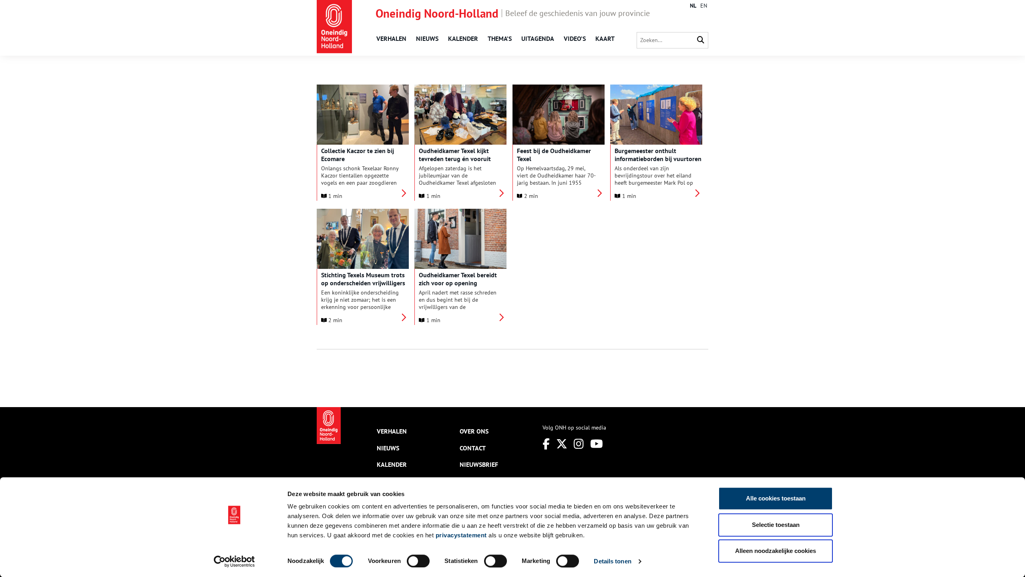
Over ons (474, 431)
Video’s (575, 38)
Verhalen (391, 38)
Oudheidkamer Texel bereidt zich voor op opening (458, 279)
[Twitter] (561, 443)
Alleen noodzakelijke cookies (775, 550)
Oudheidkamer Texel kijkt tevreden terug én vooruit (455, 155)
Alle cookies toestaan (776, 498)
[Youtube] (596, 443)
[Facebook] (546, 443)
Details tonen (612, 561)
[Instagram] (579, 443)
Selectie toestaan (776, 524)
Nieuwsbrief (479, 464)
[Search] (700, 40)
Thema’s (500, 38)
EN (703, 5)
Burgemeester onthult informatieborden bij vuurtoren (658, 155)
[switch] (418, 561)
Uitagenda (537, 38)
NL (693, 5)
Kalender (463, 38)
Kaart (605, 38)
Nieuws (427, 38)
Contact (473, 448)
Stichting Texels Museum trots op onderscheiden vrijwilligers (363, 279)
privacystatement (461, 535)
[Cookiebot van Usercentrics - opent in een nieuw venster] (234, 561)
